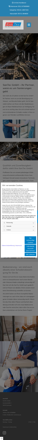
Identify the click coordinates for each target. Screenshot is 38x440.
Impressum (19, 245)
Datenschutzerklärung (8, 245)
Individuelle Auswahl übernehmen (30, 248)
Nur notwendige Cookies (30, 240)
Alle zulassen (30, 254)
